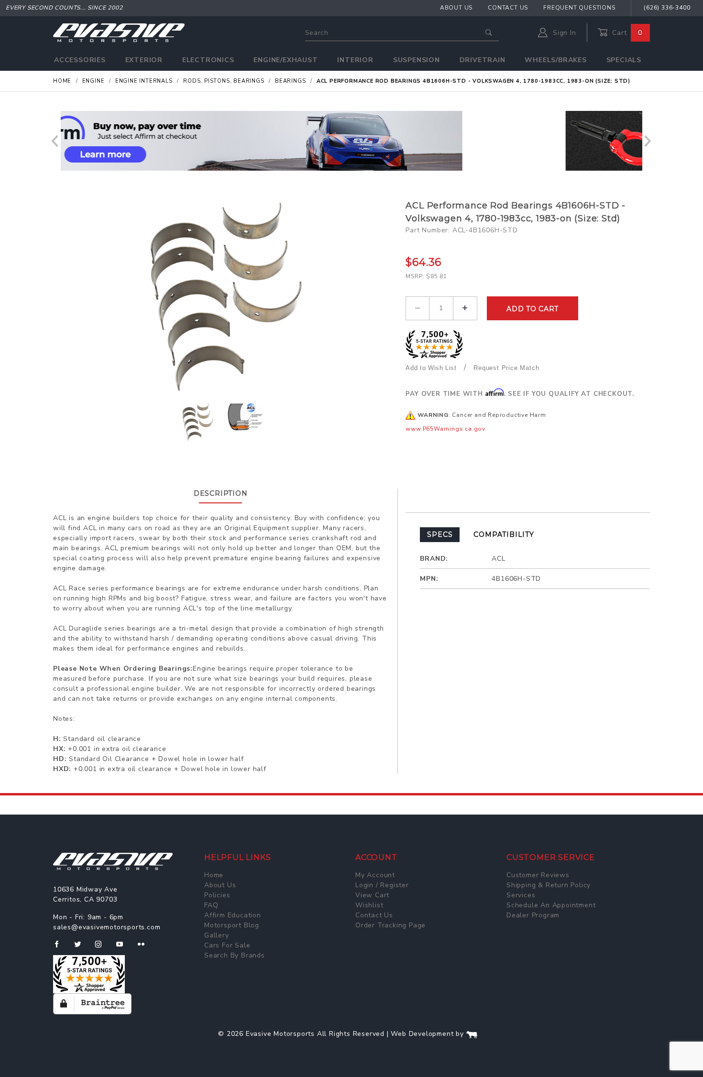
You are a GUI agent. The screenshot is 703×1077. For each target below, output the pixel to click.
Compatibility (503, 534)
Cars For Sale (227, 945)
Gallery (216, 935)
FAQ (211, 905)
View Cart (372, 895)
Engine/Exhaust (285, 60)
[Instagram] (102, 948)
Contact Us (508, 7)
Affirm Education (232, 915)
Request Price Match (506, 367)
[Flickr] (145, 948)
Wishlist (369, 905)
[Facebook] (60, 948)
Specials (623, 60)
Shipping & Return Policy (548, 885)
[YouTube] (124, 948)
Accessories (80, 60)
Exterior (144, 60)
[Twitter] (81, 948)
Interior (355, 60)
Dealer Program (533, 915)
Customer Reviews (538, 875)
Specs (439, 534)
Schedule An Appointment (550, 905)
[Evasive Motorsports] (119, 32)
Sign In (563, 32)
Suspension (416, 60)
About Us (456, 7)
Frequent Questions (579, 7)
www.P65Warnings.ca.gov (445, 429)
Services (520, 895)
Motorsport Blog (231, 925)
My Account (375, 875)
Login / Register (382, 885)
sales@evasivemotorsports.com (106, 927)
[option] (351, 141)
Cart (626, 32)
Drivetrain (482, 60)
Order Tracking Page (390, 925)
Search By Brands (234, 955)
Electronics (208, 60)
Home (213, 875)
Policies (217, 895)
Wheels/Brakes (555, 60)
